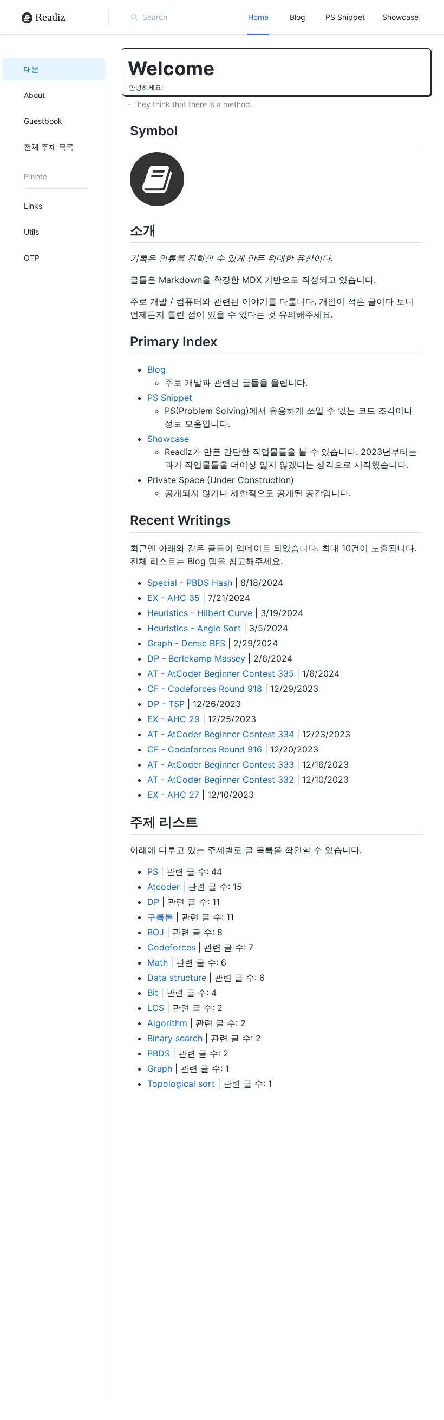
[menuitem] (258, 17)
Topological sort (181, 1083)
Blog (297, 17)
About (34, 95)
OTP (32, 257)
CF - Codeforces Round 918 (204, 688)
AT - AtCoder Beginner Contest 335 (220, 673)
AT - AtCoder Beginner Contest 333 (220, 764)
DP (153, 901)
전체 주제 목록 (49, 146)
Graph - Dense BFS (186, 643)
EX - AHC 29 (173, 719)
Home (258, 17)
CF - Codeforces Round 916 (204, 749)
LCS (155, 1007)
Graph (159, 1068)
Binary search (175, 1038)
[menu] (333, 17)
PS (152, 871)
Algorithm (167, 1023)
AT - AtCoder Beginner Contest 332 (220, 779)
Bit (152, 992)
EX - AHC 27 (173, 794)
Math (157, 962)
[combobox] (190, 17)
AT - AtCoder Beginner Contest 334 (220, 734)
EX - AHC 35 (173, 597)
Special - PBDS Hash (189, 582)
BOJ (155, 932)
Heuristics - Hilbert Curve (199, 612)
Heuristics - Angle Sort (194, 628)
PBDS (158, 1053)
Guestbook (43, 121)
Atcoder (163, 886)
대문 (31, 69)
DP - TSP (166, 703)
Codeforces (171, 947)
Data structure (176, 977)
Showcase (400, 17)
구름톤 (160, 917)
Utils (31, 231)
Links (33, 205)
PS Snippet (345, 17)
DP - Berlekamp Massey (196, 658)
